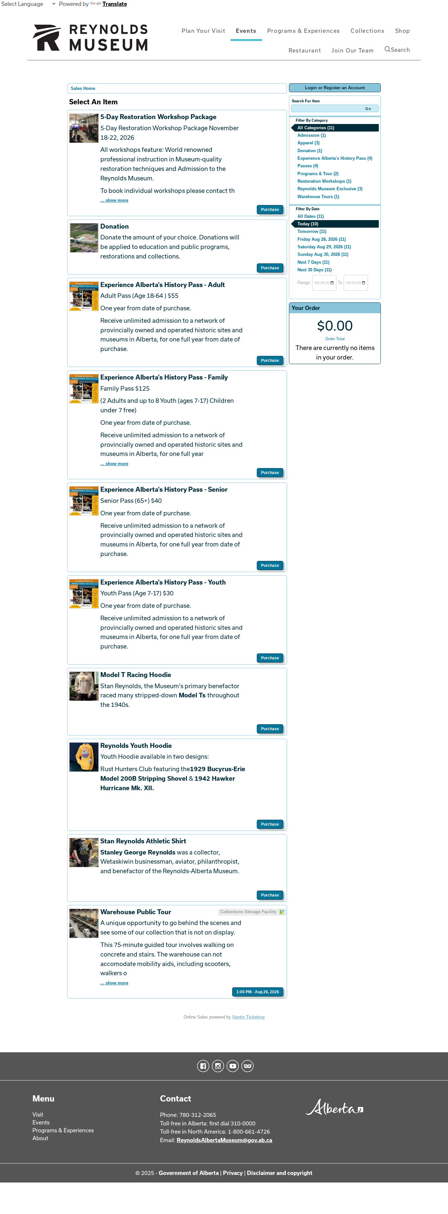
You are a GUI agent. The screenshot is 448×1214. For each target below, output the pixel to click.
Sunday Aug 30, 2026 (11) (322, 254)
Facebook (201, 1066)
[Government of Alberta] (332, 1117)
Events (246, 31)
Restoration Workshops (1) (324, 181)
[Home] (89, 40)
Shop (402, 31)
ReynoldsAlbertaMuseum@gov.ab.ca (224, 1140)
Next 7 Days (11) (313, 262)
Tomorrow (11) (311, 231)
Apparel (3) (308, 142)
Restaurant (305, 50)
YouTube (231, 1066)
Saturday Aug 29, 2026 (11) (324, 246)
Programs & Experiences (303, 31)
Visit (37, 1114)
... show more (114, 200)
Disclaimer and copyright (280, 1173)
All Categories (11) (315, 127)
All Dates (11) (310, 216)
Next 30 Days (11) (314, 269)
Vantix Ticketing (248, 1017)
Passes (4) (307, 165)
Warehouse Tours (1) (318, 196)
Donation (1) (309, 150)
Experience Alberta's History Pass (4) (334, 158)
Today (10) (307, 223)
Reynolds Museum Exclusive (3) (329, 188)
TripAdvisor (246, 1066)
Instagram (216, 1066)
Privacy (233, 1173)
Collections (368, 31)
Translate (114, 4)
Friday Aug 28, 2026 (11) (321, 239)
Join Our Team (353, 50)
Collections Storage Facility (249, 911)
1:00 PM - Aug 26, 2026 (257, 992)
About (40, 1138)
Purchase (270, 209)
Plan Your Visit (203, 31)
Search (400, 50)
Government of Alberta (189, 1173)
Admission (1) (311, 135)
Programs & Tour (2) (317, 173)
